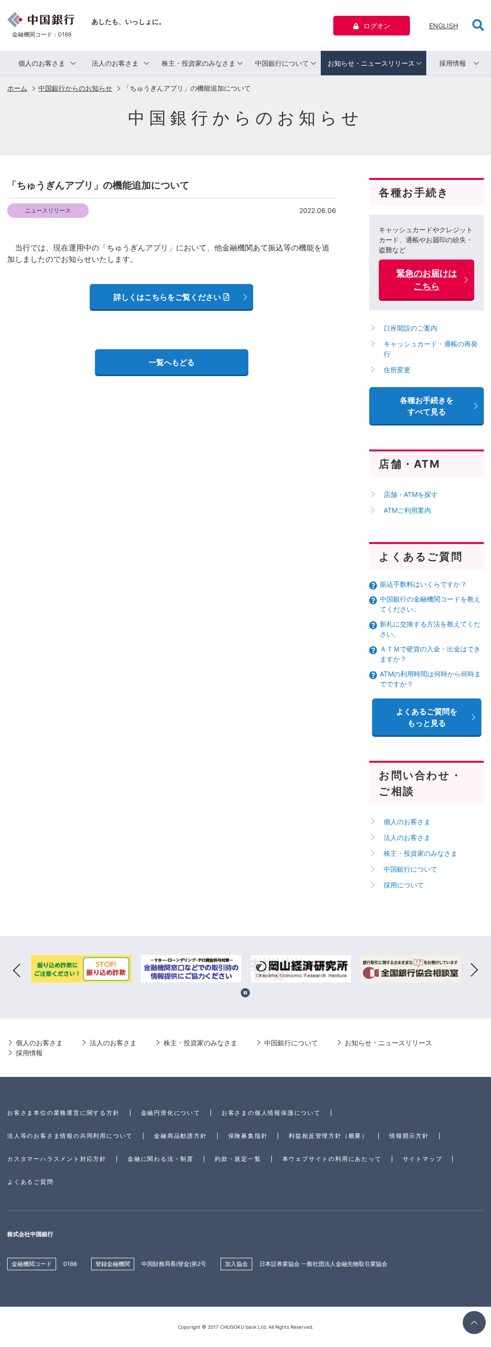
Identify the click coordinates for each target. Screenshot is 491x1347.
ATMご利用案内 (407, 510)
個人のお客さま (41, 63)
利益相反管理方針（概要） (328, 1135)
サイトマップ (423, 1158)
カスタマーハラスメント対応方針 (56, 1158)
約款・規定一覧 (238, 1158)
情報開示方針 (409, 1135)
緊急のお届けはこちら (427, 279)
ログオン (376, 26)
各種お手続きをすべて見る (427, 405)
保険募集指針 (248, 1135)
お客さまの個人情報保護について (271, 1112)
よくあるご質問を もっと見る (426, 717)
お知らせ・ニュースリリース (371, 63)
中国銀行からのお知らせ (75, 88)
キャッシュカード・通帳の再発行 (431, 349)
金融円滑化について (170, 1112)
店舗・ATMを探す (411, 494)
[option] (81, 970)
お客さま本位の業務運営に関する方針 (63, 1112)
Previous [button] (16, 970)
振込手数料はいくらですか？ (423, 584)
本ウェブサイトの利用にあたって (332, 1158)
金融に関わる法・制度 (161, 1158)
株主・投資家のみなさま (198, 63)
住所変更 (397, 370)
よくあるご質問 (30, 1181)
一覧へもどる (172, 362)
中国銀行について (282, 63)
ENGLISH (443, 26)
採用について (404, 885)
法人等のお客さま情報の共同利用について (70, 1135)
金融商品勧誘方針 (180, 1135)
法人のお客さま (115, 63)
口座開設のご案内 (410, 328)
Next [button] (474, 970)
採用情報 (452, 63)
